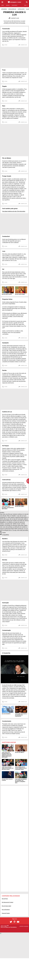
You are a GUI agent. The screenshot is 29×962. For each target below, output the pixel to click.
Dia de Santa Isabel (6, 905)
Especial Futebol (6, 913)
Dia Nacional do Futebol (7, 902)
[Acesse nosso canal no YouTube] (18, 921)
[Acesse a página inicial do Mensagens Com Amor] (14, 2)
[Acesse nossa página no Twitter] (11, 921)
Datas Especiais (12, 9)
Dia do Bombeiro (6, 909)
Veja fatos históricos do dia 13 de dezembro (13, 211)
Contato (21, 926)
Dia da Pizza (5, 898)
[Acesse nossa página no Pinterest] (14, 921)
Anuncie (26, 926)
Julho (27, 9)
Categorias (4, 9)
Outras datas (21, 9)
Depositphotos (13, 927)
